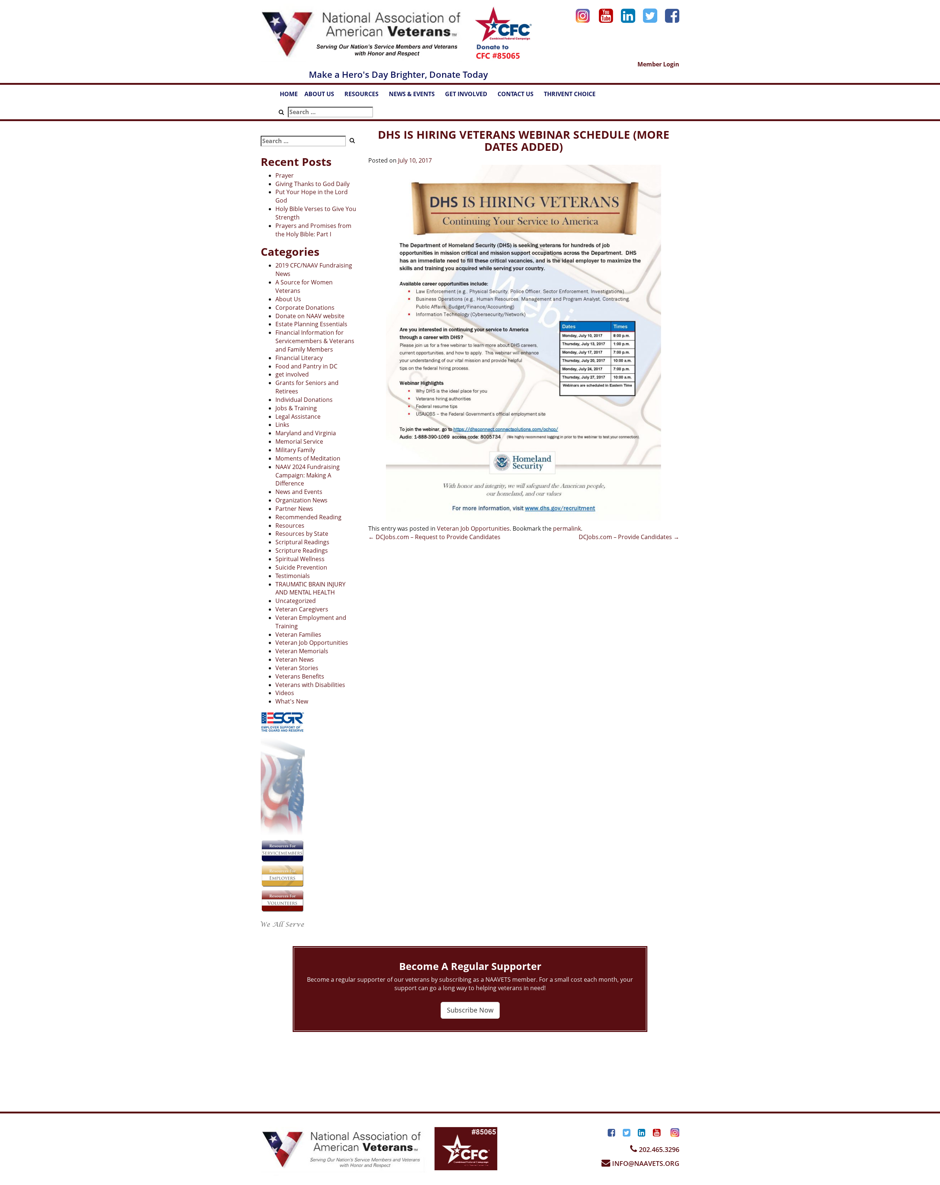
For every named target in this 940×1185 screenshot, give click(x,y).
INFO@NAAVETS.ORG (644, 1163)
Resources (289, 525)
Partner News (294, 509)
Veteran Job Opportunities (311, 643)
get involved (292, 374)
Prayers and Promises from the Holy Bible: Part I (313, 230)
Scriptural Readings (302, 542)
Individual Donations (304, 400)
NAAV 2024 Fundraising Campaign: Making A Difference (307, 475)
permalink (567, 528)
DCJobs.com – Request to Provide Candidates (434, 537)
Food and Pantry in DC (306, 366)
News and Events (298, 492)
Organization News (301, 500)
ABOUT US (322, 96)
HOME (289, 94)
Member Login (658, 64)
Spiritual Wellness (300, 559)
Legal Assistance (298, 416)
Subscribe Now (470, 1010)
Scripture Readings (301, 550)
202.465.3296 (658, 1149)
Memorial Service (299, 441)
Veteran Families (298, 634)
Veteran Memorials (301, 651)
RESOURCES (365, 96)
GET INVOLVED (469, 96)
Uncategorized (295, 601)
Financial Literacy (299, 358)
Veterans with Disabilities (310, 685)
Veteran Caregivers (301, 609)
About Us (288, 299)
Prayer (284, 175)
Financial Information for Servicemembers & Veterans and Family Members (314, 340)
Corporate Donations (305, 307)
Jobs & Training (296, 408)
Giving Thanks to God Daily (312, 184)
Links (282, 425)
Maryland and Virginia (305, 433)
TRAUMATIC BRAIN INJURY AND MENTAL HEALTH (310, 588)
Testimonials (292, 576)
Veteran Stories (296, 668)
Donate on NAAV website (309, 316)
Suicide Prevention (301, 567)
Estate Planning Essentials (311, 324)
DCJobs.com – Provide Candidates (629, 537)
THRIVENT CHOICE (570, 94)
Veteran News (294, 659)
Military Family (295, 450)
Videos (284, 693)
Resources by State (301, 534)
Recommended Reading (308, 517)
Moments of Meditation (307, 458)
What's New (291, 701)
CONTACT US (519, 96)
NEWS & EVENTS (415, 96)
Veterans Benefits (299, 676)
